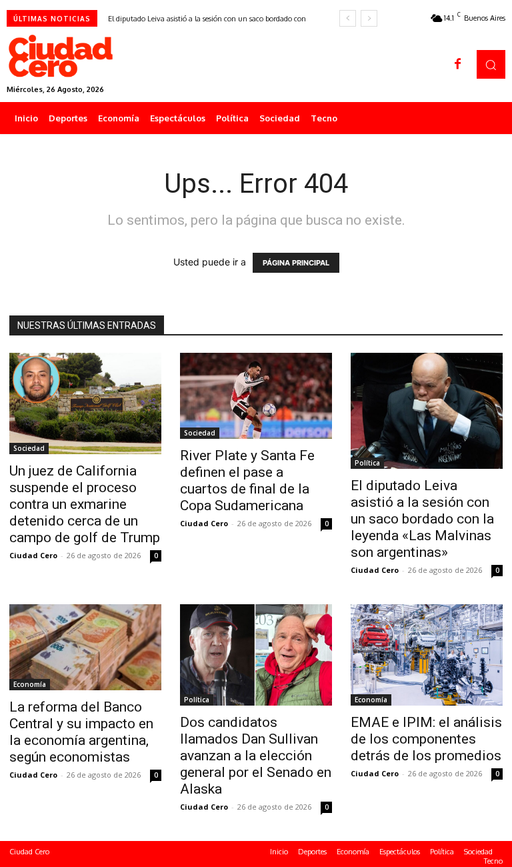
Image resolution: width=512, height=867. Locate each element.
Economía (29, 684)
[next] (369, 18)
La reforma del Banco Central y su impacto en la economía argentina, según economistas (81, 732)
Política (367, 463)
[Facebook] (458, 65)
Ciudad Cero (33, 555)
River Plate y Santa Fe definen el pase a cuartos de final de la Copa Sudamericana (247, 481)
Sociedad (29, 448)
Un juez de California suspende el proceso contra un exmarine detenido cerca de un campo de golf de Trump (84, 504)
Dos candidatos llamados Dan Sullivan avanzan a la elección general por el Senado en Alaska (255, 755)
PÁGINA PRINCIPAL (296, 262)
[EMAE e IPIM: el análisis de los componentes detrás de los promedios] (427, 655)
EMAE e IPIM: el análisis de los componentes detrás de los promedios (426, 739)
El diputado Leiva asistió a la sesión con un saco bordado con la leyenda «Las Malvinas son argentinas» (422, 519)
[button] (491, 64)
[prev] (347, 18)
